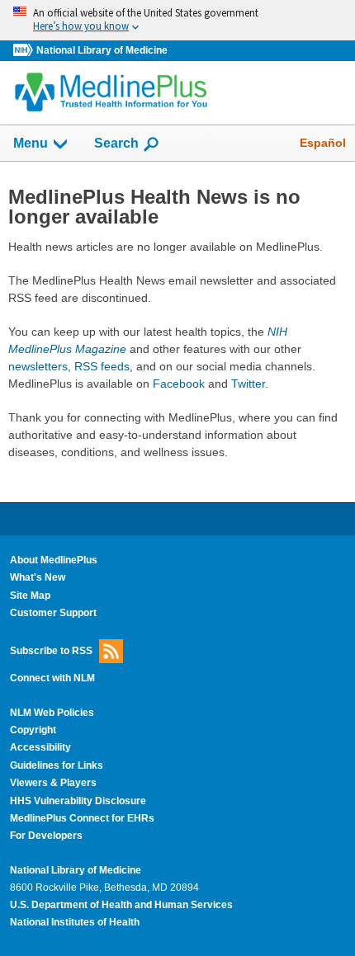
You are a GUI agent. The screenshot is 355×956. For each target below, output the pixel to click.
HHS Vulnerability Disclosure (78, 801)
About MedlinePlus (53, 560)
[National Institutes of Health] (24, 50)
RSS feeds (102, 366)
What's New (37, 577)
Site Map (30, 595)
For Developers (46, 835)
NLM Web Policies (52, 712)
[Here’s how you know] (177, 20)
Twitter (248, 383)
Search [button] (116, 142)
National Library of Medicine (102, 50)
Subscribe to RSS (51, 651)
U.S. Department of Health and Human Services (121, 905)
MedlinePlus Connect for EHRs (82, 818)
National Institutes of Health (75, 922)
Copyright (33, 730)
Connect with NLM (52, 678)
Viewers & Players (53, 783)
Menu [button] (30, 143)
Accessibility (40, 747)
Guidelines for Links (56, 765)
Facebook (179, 383)
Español (323, 142)
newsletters (38, 366)
